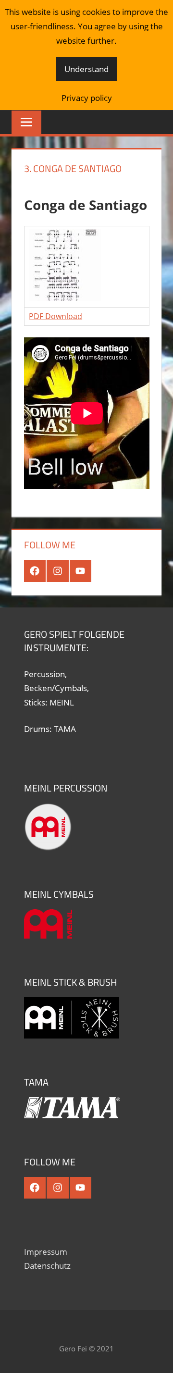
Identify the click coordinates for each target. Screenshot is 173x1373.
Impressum (45, 1251)
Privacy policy (87, 97)
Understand (86, 68)
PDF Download (55, 316)
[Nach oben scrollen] (157, 1357)
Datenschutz (47, 1265)
